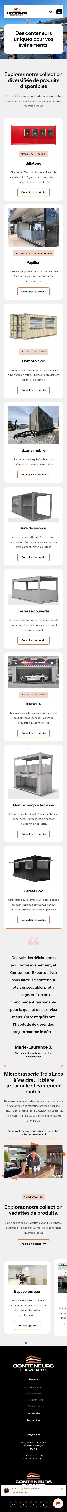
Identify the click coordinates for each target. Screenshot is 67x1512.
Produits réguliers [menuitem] (33, 1393)
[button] (26, 1343)
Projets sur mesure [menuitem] (33, 1400)
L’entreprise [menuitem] (33, 1413)
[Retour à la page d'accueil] (16, 11)
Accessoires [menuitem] (33, 1406)
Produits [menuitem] (33, 1379)
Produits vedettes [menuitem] (33, 1387)
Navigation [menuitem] (33, 1420)
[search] (51, 11)
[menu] (59, 11)
